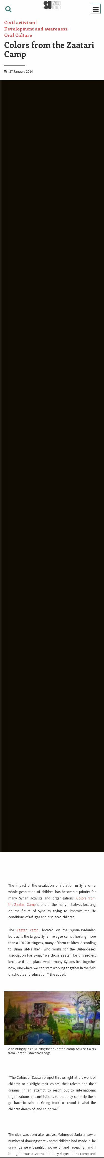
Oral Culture (18, 35)
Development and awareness (35, 28)
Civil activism (19, 22)
